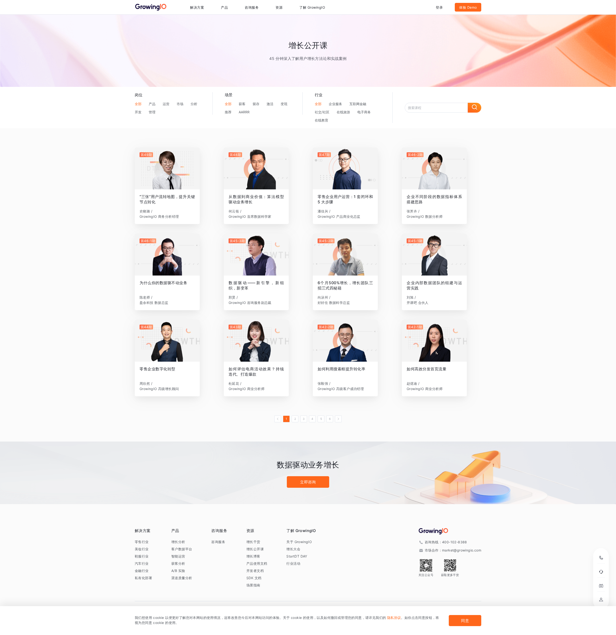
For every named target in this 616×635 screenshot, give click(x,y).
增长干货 (253, 542)
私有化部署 (143, 578)
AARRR (244, 112)
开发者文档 (255, 571)
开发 (138, 112)
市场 (180, 104)
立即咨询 (308, 482)
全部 (138, 104)
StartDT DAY (296, 556)
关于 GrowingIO (299, 542)
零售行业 (142, 542)
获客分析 (178, 563)
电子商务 (364, 112)
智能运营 (178, 556)
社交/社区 (322, 112)
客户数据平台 (181, 549)
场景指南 (253, 585)
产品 (152, 104)
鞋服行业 (142, 556)
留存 (256, 104)
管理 (152, 112)
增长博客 (253, 556)
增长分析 (178, 542)
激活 (270, 104)
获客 (242, 104)
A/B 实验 (178, 571)
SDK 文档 (253, 578)
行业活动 (293, 563)
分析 (194, 104)
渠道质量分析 (181, 578)
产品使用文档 (256, 563)
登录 (439, 7)
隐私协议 (394, 618)
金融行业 (142, 571)
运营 (166, 104)
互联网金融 (357, 104)
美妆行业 (142, 549)
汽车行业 (142, 563)
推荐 (228, 112)
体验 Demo (468, 7)
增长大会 (293, 549)
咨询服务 (252, 7)
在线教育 (321, 120)
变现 (284, 104)
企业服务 (335, 104)
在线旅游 (343, 112)
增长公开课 (255, 549)
